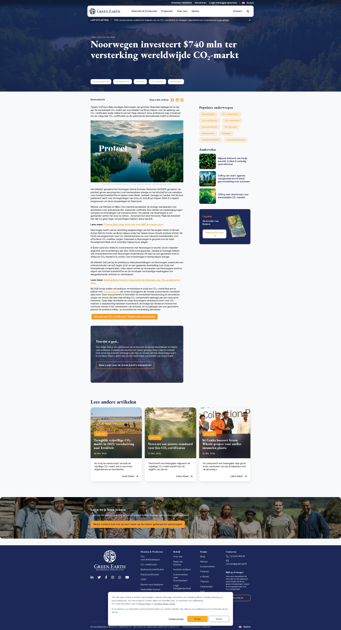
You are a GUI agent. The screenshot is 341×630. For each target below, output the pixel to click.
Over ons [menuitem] (177, 556)
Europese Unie (122, 82)
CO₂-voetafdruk (232, 121)
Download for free (214, 232)
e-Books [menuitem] (204, 576)
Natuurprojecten (100, 82)
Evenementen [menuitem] (207, 566)
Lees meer (128, 476)
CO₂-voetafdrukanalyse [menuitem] (150, 558)
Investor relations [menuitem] (182, 569)
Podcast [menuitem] (204, 571)
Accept (197, 619)
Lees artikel (223, 20)
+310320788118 (237, 556)
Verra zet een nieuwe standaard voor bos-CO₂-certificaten (170, 446)
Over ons (182, 11)
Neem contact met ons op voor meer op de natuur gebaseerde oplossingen (138, 524)
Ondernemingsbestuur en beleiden (196, 627)
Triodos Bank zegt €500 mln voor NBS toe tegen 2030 (133, 224)
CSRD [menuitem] (144, 579)
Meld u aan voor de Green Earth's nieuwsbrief (125, 365)
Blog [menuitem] (202, 556)
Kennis (195, 11)
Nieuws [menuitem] (204, 561)
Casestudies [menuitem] (206, 586)
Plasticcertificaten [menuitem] (150, 574)
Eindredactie (98, 99)
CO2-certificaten (210, 121)
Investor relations (181, 2)
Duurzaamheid (208, 114)
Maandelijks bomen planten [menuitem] (150, 591)
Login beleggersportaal (223, 2)
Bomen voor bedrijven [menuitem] (152, 584)
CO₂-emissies (231, 127)
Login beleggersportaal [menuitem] (182, 587)
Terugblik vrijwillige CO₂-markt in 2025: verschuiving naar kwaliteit (114, 444)
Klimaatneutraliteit (210, 140)
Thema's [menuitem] (204, 581)
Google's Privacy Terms (164, 604)
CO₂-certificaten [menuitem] (149, 564)
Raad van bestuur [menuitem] (178, 563)
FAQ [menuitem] (202, 591)
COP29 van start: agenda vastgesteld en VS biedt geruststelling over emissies (234, 178)
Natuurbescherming (236, 140)
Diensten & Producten (144, 11)
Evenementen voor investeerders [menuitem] (180, 577)
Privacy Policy (145, 604)
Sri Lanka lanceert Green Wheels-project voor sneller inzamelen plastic (221, 444)
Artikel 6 (140, 82)
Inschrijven (238, 598)
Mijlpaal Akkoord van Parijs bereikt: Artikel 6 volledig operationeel (232, 161)
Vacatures (200, 2)
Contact (237, 11)
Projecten (167, 11)
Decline (219, 619)
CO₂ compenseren (231, 114)
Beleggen (226, 133)
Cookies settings (176, 619)
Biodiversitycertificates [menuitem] (152, 569)
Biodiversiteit (208, 133)
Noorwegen (176, 82)
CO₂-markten (157, 82)
